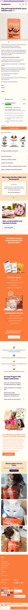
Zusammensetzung (6, 156)
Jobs (2, 573)
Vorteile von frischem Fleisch (8, 159)
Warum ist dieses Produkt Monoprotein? (11, 169)
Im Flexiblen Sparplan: (10, 102)
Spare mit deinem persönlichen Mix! (14, 1)
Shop (2, 559)
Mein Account (4, 575)
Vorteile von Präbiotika (7, 163)
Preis (2, 85)
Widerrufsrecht (4, 565)
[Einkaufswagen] (23, 4)
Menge (3, 91)
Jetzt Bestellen (8, 227)
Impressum (3, 571)
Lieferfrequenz (8, 107)
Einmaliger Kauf (9, 99)
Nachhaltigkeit (4, 561)
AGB (2, 569)
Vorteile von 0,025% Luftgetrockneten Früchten (13, 166)
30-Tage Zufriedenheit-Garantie (9, 151)
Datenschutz (4, 567)
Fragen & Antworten (5, 563)
